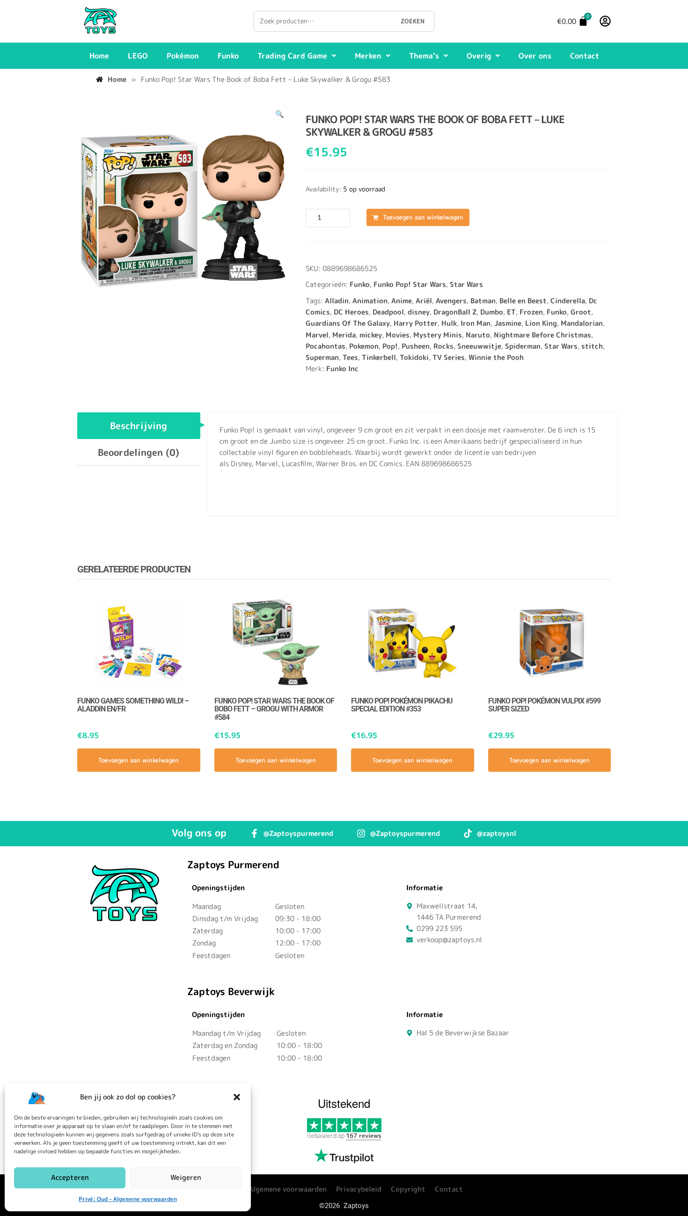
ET (511, 312)
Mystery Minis (437, 335)
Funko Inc (342, 369)
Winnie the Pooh (496, 357)
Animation (370, 301)
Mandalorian (582, 323)
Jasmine (507, 323)
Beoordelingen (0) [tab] (138, 452)
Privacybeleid (358, 1189)
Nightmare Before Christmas (542, 335)
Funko (228, 56)
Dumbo (491, 312)
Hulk (449, 323)
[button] (237, 1097)
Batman (483, 301)
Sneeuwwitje (479, 346)
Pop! (390, 346)
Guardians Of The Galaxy (348, 323)
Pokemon (364, 346)
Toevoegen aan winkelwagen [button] (138, 760)
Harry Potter (416, 323)
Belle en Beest (523, 301)
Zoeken (413, 21)
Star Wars (466, 284)
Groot (581, 312)
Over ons (535, 56)
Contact (584, 56)
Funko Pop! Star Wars (409, 284)
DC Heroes (351, 312)
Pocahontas (325, 346)
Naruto (478, 335)
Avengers (451, 301)
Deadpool (388, 312)
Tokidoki (414, 357)
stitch (592, 346)
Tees (350, 357)
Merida (344, 335)
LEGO (138, 56)
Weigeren (185, 1177)
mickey (370, 335)
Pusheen (416, 346)
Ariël (424, 301)
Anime (401, 301)
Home (99, 56)
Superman (322, 357)
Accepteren (70, 1177)
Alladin (337, 301)
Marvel (317, 335)
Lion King (541, 323)
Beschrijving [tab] (138, 425)
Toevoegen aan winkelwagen (423, 217)
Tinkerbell (379, 357)
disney (419, 312)
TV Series (448, 357)
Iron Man (475, 323)
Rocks (443, 346)
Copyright (408, 1189)
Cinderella (567, 301)
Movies (398, 335)
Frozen (531, 312)
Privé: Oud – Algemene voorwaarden (128, 1199)
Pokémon (183, 56)
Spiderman (523, 346)
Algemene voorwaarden (288, 1189)
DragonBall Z (454, 312)
